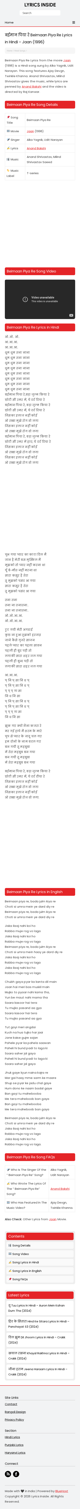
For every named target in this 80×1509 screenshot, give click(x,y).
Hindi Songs (19, 51)
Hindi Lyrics (12, 1437)
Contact (11, 1404)
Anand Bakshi (32, 86)
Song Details (21, 1245)
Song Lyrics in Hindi (25, 1262)
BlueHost (61, 1491)
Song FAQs (20, 1279)
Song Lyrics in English (27, 1271)
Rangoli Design (15, 1412)
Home (9, 51)
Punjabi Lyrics (14, 1445)
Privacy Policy (14, 1420)
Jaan (67, 60)
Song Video (20, 1254)
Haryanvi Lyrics (15, 1453)
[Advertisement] (40, 224)
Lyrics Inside (40, 5)
